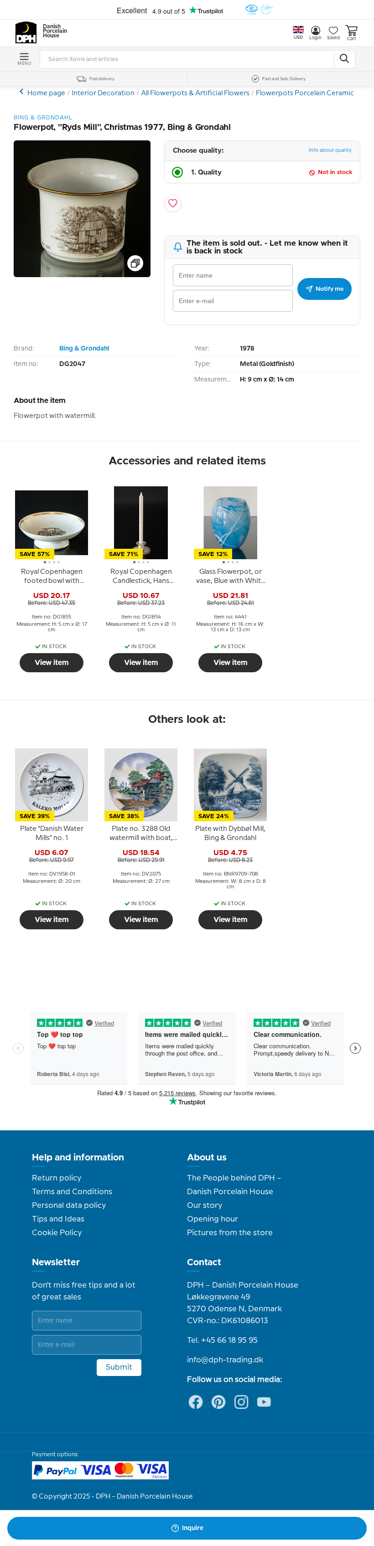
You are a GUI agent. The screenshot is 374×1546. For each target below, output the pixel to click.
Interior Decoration (103, 93)
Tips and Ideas (58, 1219)
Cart (351, 38)
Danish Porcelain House (52, 31)
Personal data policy (69, 1205)
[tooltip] (51, 577)
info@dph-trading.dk (225, 1360)
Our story (204, 1205)
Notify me (329, 289)
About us (207, 1157)
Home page (46, 93)
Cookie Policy (57, 1233)
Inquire (192, 1528)
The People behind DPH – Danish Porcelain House (234, 1185)
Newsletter (56, 1262)
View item (52, 662)
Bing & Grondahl (84, 348)
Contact (204, 1262)
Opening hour (212, 1219)
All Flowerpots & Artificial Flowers (195, 93)
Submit (119, 1367)
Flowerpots (23, 91)
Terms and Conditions (72, 1192)
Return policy (56, 1178)
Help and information (78, 1157)
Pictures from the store (230, 1233)
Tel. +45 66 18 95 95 (222, 1340)
